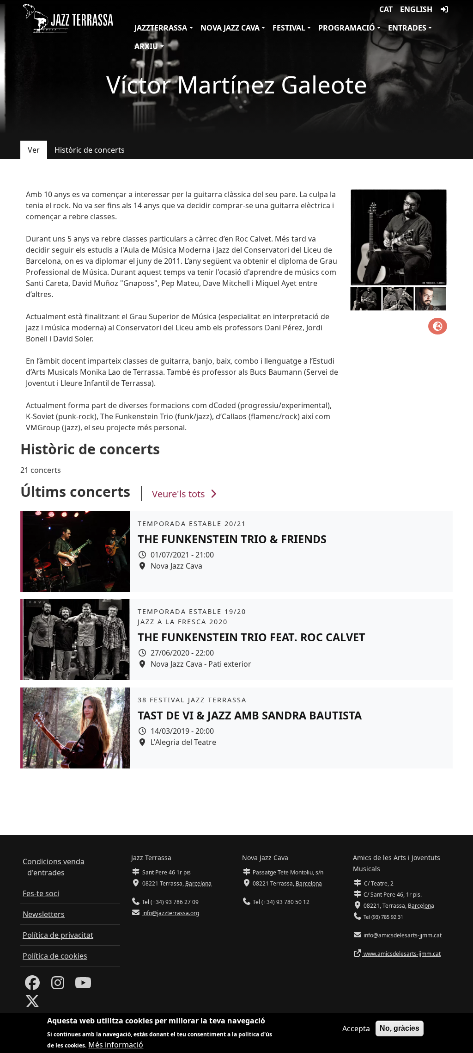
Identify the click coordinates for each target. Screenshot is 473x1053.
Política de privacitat (58, 935)
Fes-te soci (41, 893)
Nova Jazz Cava (230, 28)
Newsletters (44, 914)
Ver (34, 150)
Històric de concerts (90, 150)
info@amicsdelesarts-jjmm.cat (402, 935)
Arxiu (146, 46)
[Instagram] (58, 985)
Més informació (115, 1045)
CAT (386, 9)
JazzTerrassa (160, 28)
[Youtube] (83, 985)
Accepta (356, 1028)
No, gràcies (399, 1028)
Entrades (407, 28)
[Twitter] (32, 1004)
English (416, 9)
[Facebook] (32, 985)
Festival (289, 28)
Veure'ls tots (179, 494)
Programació (346, 28)
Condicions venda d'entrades (54, 867)
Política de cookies (55, 956)
